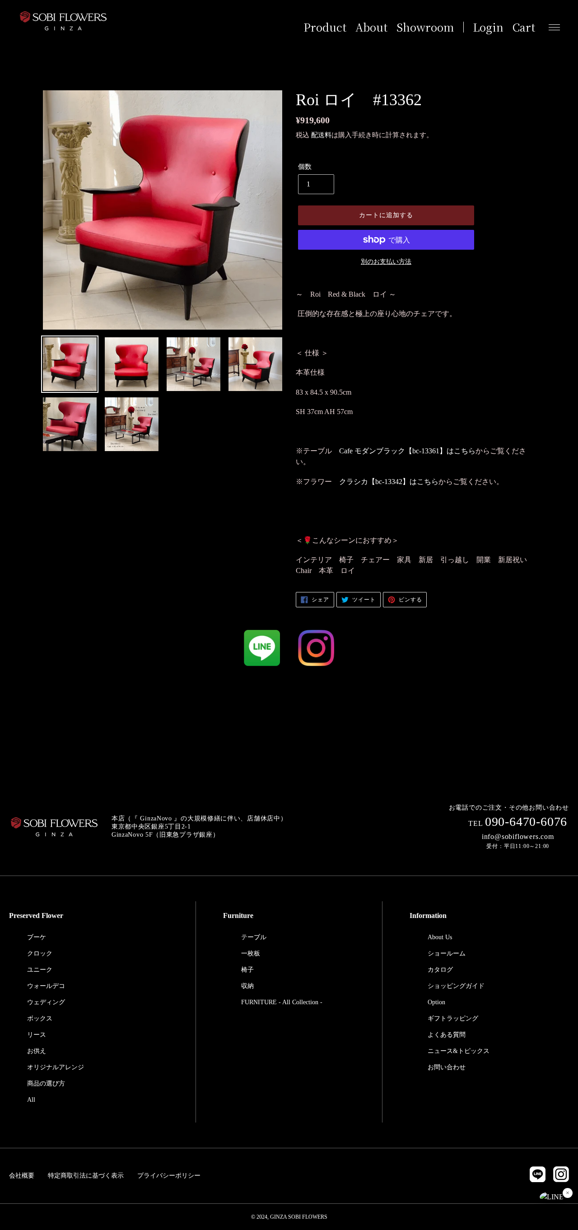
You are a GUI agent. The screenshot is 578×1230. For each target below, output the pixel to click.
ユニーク (39, 969)
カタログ (440, 969)
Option (436, 1002)
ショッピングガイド (456, 986)
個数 (305, 166)
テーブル (253, 937)
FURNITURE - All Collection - (281, 1002)
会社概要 (21, 1175)
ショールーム (447, 953)
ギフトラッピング (453, 1018)
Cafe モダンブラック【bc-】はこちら (407, 451)
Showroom (425, 27)
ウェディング (46, 1002)
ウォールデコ (46, 986)
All (31, 1099)
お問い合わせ (447, 1067)
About (371, 27)
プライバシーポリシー (168, 1175)
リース (36, 1034)
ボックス (39, 1018)
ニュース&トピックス (458, 1051)
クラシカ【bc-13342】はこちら (388, 481)
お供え (36, 1051)
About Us (440, 937)
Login (488, 27)
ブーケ (36, 937)
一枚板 (250, 953)
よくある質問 (447, 1034)
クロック (39, 953)
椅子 (247, 969)
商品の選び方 (46, 1083)
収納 (247, 986)
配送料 (321, 135)
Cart (524, 27)
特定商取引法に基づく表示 (86, 1175)
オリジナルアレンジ (55, 1067)
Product (324, 27)
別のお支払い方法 (386, 261)
